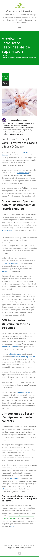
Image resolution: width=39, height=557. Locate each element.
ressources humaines (10, 347)
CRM (12, 526)
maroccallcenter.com (19, 120)
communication (23, 392)
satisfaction (16, 130)
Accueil (4, 55)
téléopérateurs (9, 134)
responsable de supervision (14, 128)
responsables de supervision (23, 357)
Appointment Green (15, 547)
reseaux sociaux (20, 125)
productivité (8, 125)
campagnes (19, 123)
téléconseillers (18, 132)
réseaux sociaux (8, 230)
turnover (20, 134)
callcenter (9, 123)
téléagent (7, 132)
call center (6, 489)
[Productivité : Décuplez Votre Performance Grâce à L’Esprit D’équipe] (19, 102)
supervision (27, 130)
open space (29, 123)
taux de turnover (11, 263)
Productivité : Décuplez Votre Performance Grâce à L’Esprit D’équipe (19, 142)
